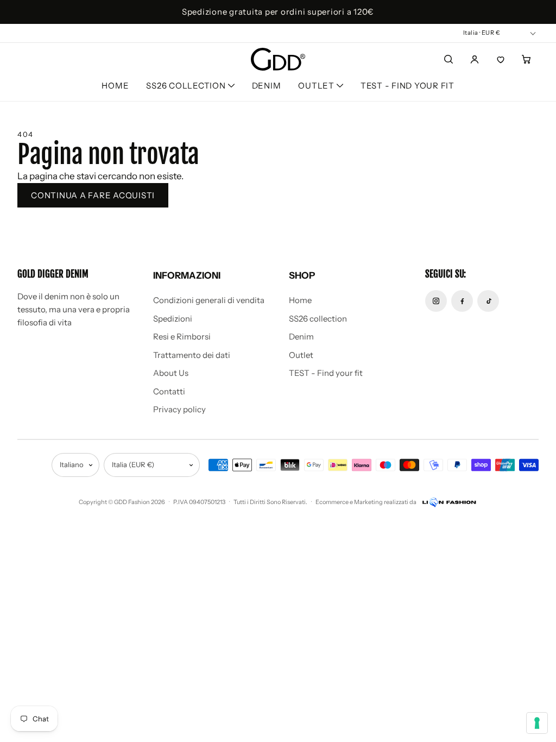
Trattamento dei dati (191, 355)
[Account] (474, 59)
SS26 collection (318, 318)
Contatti (169, 391)
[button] (231, 86)
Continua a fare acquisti (93, 195)
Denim (266, 85)
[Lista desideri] (501, 59)
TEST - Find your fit (407, 85)
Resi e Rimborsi (182, 336)
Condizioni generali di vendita (208, 300)
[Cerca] (448, 59)
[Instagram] (436, 301)
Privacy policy (179, 409)
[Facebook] (462, 301)
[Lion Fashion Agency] (448, 502)
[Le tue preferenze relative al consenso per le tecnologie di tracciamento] (537, 723)
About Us (170, 373)
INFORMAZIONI (186, 275)
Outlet (301, 355)
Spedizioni (172, 318)
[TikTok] (488, 301)
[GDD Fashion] (278, 59)
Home (115, 85)
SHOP (302, 275)
